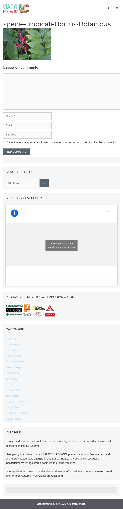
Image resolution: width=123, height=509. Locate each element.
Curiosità (11, 350)
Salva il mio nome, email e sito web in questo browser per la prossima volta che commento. (61, 142)
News (9, 384)
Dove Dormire (14, 355)
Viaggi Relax (13, 418)
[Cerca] (44, 183)
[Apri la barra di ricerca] (107, 8)
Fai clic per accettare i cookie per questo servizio (61, 245)
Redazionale (13, 390)
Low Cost (11, 378)
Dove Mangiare (15, 361)
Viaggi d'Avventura (17, 401)
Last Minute (13, 372)
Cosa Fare (12, 338)
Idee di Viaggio (14, 367)
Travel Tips (12, 395)
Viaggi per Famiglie (17, 413)
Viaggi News (13, 407)
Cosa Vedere (13, 344)
